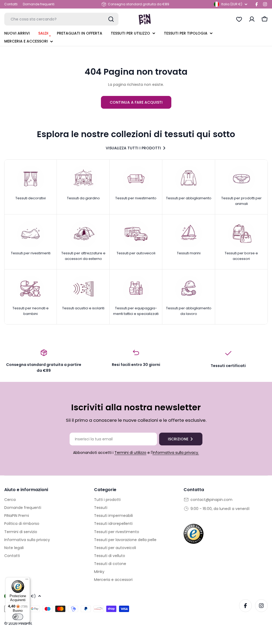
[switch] (17, 617)
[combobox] (61, 19)
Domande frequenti (38, 4)
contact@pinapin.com (211, 499)
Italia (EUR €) (231, 4)
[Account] (252, 19)
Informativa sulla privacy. (175, 452)
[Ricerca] (111, 19)
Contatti (11, 4)
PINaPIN (25, 623)
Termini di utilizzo (130, 452)
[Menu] (27, 580)
